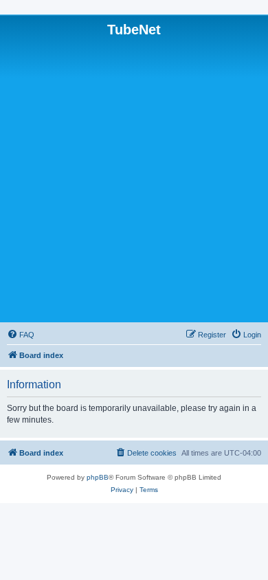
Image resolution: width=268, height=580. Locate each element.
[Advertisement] (134, 179)
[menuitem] (20, 334)
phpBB (98, 477)
